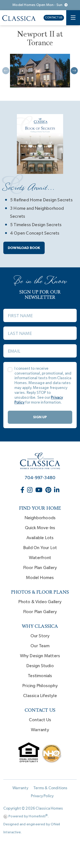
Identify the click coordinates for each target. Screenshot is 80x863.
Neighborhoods (40, 518)
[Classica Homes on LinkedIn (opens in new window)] (56, 490)
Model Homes (40, 577)
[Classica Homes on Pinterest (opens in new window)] (48, 490)
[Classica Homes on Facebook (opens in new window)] (23, 490)
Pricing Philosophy (40, 686)
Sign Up (40, 417)
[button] (74, 71)
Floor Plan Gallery (40, 568)
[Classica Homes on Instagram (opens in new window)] (30, 490)
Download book (24, 248)
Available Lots (40, 538)
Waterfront (40, 558)
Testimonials (40, 676)
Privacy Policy (42, 796)
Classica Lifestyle (40, 696)
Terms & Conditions (50, 788)
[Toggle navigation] (73, 17)
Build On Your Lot (40, 548)
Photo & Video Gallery (40, 602)
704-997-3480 (40, 478)
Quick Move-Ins (40, 528)
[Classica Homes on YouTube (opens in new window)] (39, 490)
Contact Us (53, 17)
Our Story (40, 636)
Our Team (40, 646)
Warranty (40, 730)
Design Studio (40, 666)
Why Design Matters (40, 656)
